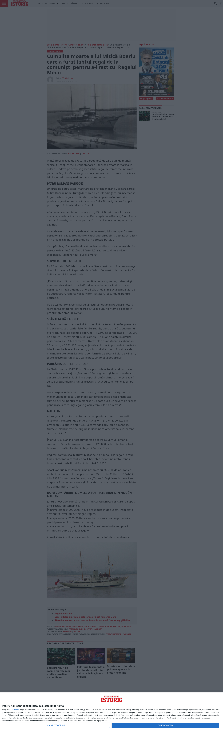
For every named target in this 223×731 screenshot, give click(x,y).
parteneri (15, 710)
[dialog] (111, 712)
